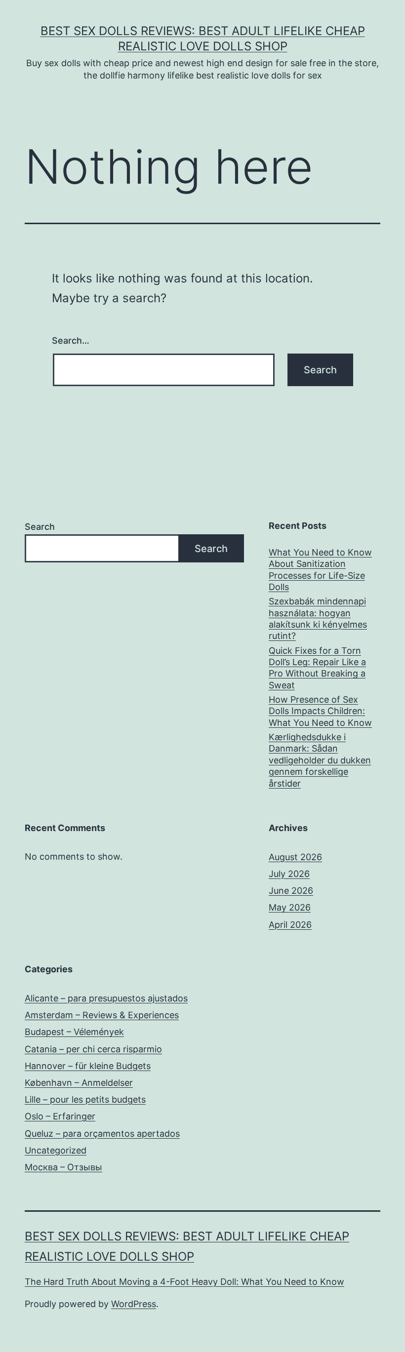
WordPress (133, 1304)
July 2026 (289, 874)
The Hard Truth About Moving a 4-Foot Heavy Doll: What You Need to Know (184, 1281)
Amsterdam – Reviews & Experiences (102, 1015)
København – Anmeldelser (79, 1082)
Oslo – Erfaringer (60, 1116)
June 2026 (291, 890)
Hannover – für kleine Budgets (88, 1066)
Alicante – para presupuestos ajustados (106, 998)
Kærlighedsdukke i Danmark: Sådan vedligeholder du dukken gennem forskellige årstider (320, 760)
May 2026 (290, 907)
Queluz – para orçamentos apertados (102, 1133)
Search (40, 526)
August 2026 (295, 857)
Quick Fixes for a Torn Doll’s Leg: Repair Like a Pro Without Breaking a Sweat (317, 667)
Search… (70, 340)
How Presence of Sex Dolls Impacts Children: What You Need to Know (320, 711)
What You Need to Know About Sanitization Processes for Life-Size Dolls (320, 569)
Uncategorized (55, 1150)
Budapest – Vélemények (74, 1032)
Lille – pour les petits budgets (85, 1099)
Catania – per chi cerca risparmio (93, 1049)
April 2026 (290, 924)
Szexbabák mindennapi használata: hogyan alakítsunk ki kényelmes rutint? (318, 618)
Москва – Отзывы (63, 1167)
